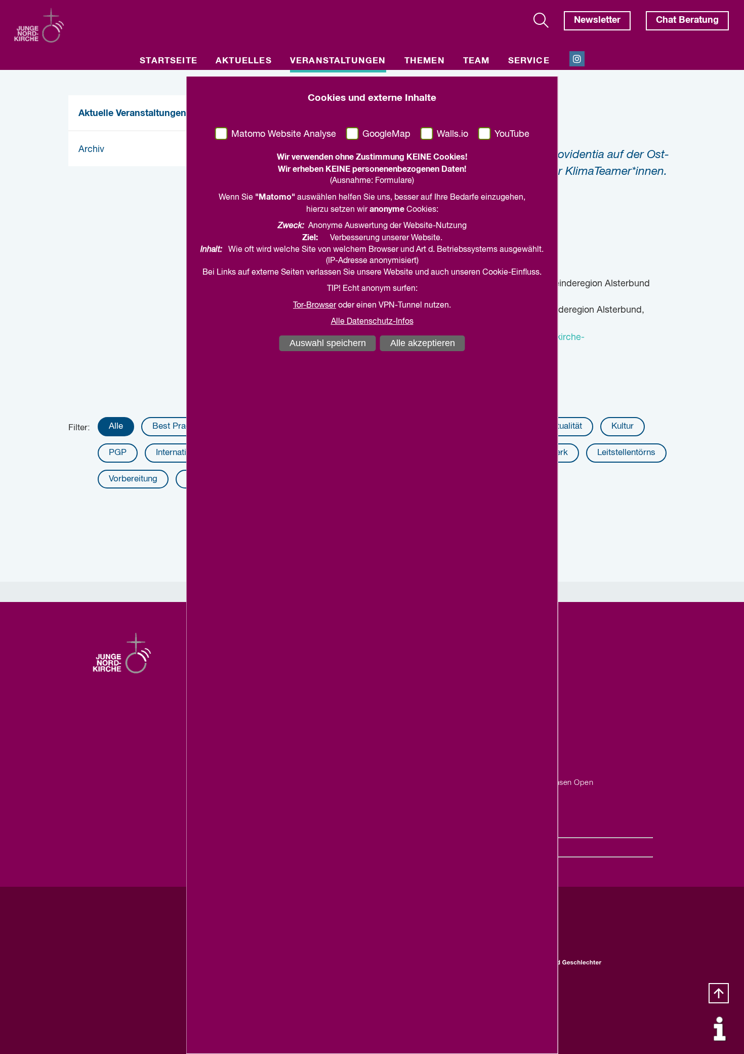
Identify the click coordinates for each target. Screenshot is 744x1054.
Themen (424, 61)
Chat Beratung (687, 20)
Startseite (168, 61)
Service (529, 61)
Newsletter (597, 20)
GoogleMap (386, 134)
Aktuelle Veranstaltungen (132, 113)
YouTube (511, 134)
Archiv (91, 149)
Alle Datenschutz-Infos (372, 322)
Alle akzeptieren (422, 343)
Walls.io (452, 134)
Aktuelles (244, 61)
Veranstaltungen (338, 61)
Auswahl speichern (328, 343)
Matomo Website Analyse (283, 134)
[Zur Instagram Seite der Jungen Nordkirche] (577, 58)
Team (476, 61)
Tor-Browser (314, 306)
